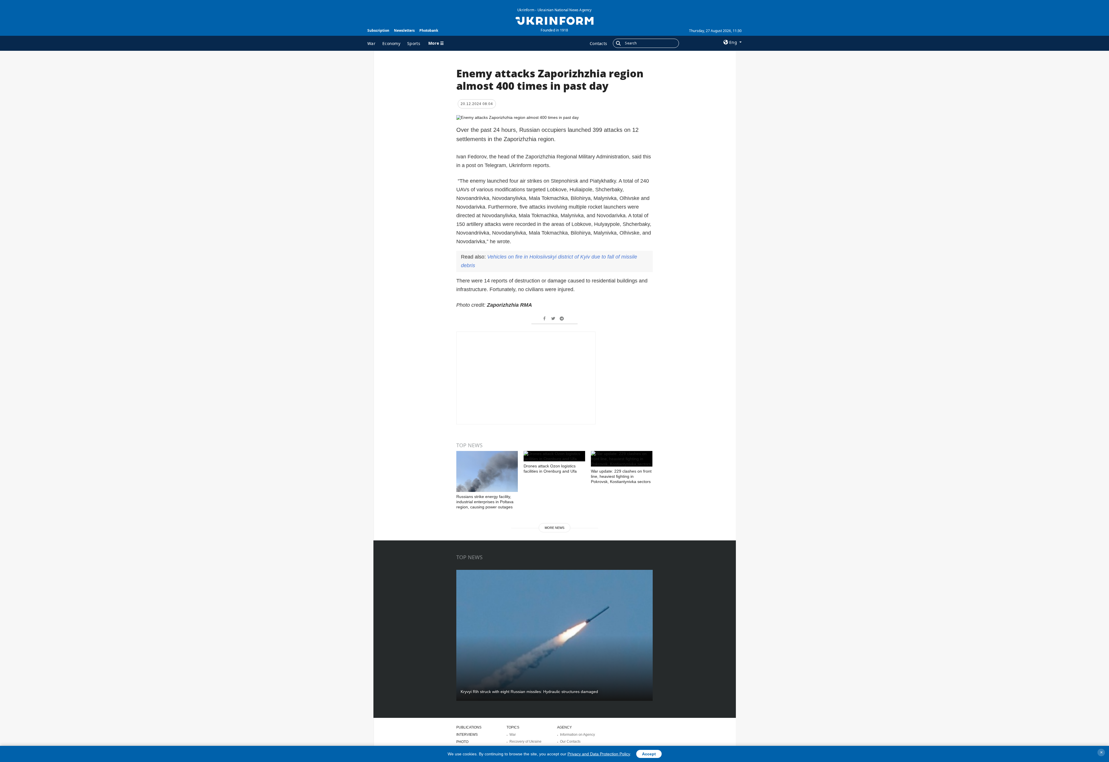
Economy (391, 43)
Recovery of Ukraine (525, 741)
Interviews (467, 735)
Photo (462, 742)
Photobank (428, 30)
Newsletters (404, 30)
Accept (649, 754)
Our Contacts (570, 741)
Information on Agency (577, 735)
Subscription (378, 30)
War (371, 43)
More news (554, 527)
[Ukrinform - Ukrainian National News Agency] (554, 20)
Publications (468, 727)
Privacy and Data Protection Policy (598, 754)
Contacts (598, 43)
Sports (413, 43)
